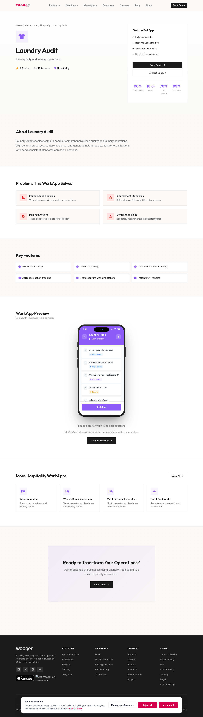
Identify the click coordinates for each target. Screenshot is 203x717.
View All (176, 476)
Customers (108, 5)
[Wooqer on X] (25, 669)
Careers (131, 659)
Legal (163, 679)
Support (131, 679)
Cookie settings (168, 684)
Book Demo (179, 5)
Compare (124, 5)
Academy (132, 669)
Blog (137, 5)
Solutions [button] (71, 5)
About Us (132, 654)
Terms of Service (168, 654)
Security (66, 669)
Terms (184, 709)
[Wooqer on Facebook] (33, 669)
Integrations (68, 674)
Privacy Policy (167, 659)
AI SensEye (67, 659)
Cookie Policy (167, 669)
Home (19, 25)
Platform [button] (53, 5)
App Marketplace (70, 654)
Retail (97, 654)
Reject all (147, 705)
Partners (132, 664)
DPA (162, 664)
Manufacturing (102, 669)
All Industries (101, 674)
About (149, 5)
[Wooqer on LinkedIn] (18, 669)
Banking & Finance (104, 664)
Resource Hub (135, 674)
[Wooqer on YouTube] (40, 669)
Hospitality (45, 25)
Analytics (66, 664)
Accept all (168, 705)
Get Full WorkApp (100, 440)
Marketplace (90, 5)
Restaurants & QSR (104, 659)
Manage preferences (122, 705)
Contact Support (157, 72)
